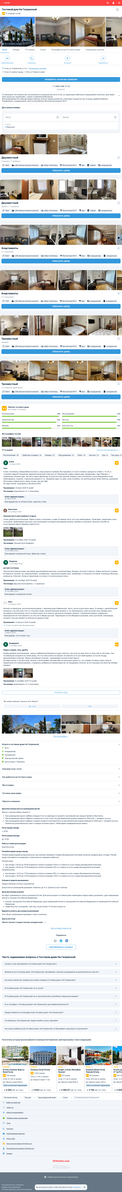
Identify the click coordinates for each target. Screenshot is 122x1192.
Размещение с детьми (95, 50)
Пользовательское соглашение (13, 1185)
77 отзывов (30, 50)
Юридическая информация (11, 1187)
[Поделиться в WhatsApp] (55, 941)
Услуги (43, 50)
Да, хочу (32, 706)
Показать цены (61, 170)
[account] (113, 3)
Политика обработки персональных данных (17, 1189)
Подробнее (77, 1187)
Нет (89, 706)
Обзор (4, 50)
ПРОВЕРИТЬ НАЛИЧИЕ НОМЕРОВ (61, 79)
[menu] (119, 3)
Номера (16, 50)
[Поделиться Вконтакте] (67, 941)
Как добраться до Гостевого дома (65, 50)
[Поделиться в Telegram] (61, 941)
